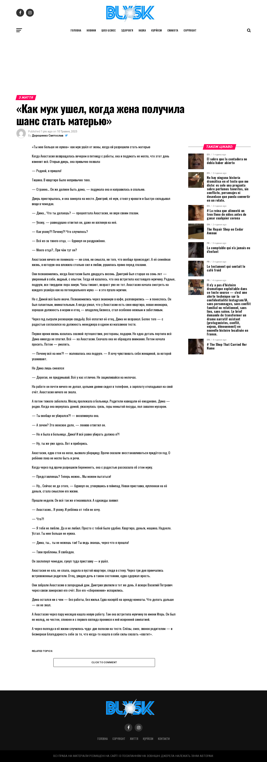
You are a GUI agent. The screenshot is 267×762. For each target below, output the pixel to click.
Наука (142, 30)
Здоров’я (127, 30)
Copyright (190, 30)
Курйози (156, 30)
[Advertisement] (133, 64)
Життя (134, 739)
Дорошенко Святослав (47, 135)
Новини (91, 30)
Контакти (164, 739)
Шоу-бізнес (108, 30)
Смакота (172, 30)
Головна (76, 30)
